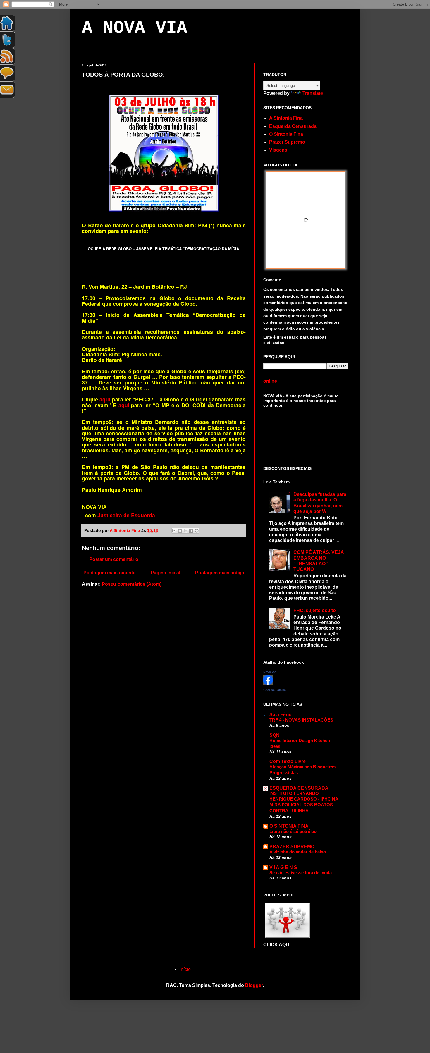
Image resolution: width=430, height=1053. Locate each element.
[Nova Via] (268, 683)
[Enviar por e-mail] (174, 531)
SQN (274, 735)
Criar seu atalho (274, 690)
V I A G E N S (283, 867)
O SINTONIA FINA (289, 826)
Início (185, 969)
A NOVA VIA (134, 28)
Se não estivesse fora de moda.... (302, 872)
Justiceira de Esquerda (126, 515)
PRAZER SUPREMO (291, 846)
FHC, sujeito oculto (314, 610)
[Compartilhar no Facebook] (191, 531)
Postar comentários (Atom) (131, 584)
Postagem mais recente (109, 572)
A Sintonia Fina (286, 118)
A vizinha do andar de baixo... (299, 851)
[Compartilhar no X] (185, 531)
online (270, 381)
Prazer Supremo (287, 142)
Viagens (278, 149)
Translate (312, 93)
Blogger (254, 985)
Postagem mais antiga (219, 572)
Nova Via (269, 672)
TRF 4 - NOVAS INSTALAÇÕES (301, 719)
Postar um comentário (113, 559)
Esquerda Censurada (293, 126)
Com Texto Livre (287, 761)
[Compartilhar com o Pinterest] (196, 531)
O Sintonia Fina (286, 134)
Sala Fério (280, 714)
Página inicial (165, 572)
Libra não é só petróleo (293, 831)
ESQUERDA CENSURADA (298, 788)
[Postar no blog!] (180, 531)
